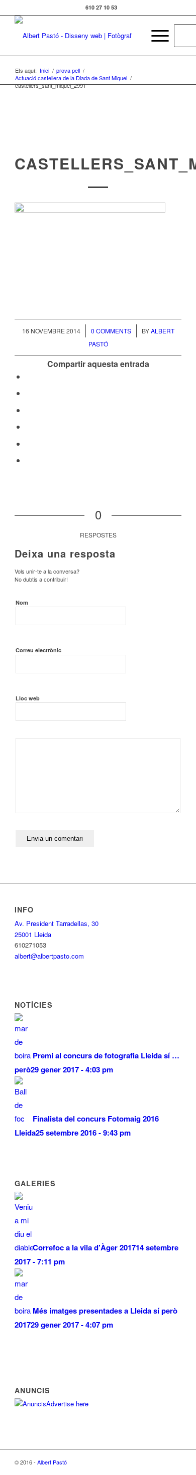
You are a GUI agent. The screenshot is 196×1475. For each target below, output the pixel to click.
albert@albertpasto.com (49, 956)
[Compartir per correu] (29, 460)
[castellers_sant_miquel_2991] (98, 133)
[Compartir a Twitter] (29, 393)
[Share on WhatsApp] (29, 410)
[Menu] (155, 36)
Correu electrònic (38, 650)
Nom (22, 602)
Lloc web (28, 698)
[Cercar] (131, 36)
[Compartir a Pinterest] (29, 426)
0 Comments (111, 330)
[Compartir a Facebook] (29, 376)
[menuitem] (131, 36)
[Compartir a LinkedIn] (29, 443)
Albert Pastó (52, 1462)
